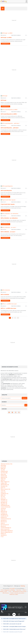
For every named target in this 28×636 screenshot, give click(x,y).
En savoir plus (5, 43)
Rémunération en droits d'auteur (20, 591)
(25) (4, 477)
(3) (4, 517)
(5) (4, 511)
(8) (4, 504)
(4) (4, 513)
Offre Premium (6, 593)
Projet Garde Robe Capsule (7, 204)
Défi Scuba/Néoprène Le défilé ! (9, 114)
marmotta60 (12, 588)
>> (17, 317)
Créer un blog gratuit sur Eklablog (8, 590)
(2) (3, 526)
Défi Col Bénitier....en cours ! (8, 231)
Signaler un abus (3, 591)
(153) (6, 464)
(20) (4, 483)
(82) (3, 465)
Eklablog (23, 586)
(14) (3, 495)
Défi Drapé (3, 100)
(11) (4, 499)
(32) (4, 471)
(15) (4, 493)
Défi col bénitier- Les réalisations (9, 218)
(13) (3, 498)
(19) (5, 484)
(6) (5, 505)
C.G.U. (10, 591)
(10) (4, 501)
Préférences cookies (14, 594)
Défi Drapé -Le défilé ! (6, 37)
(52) (3, 468)
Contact (24, 590)
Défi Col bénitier (5, 294)
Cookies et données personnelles (17, 593)
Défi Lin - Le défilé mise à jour (8, 308)
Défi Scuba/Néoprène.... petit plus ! (10, 127)
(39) (3, 470)
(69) (3, 467)
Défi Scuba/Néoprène (6, 190)
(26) (3, 474)
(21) (3, 480)
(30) (4, 472)
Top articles (18, 590)
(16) (5, 489)
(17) (3, 487)
